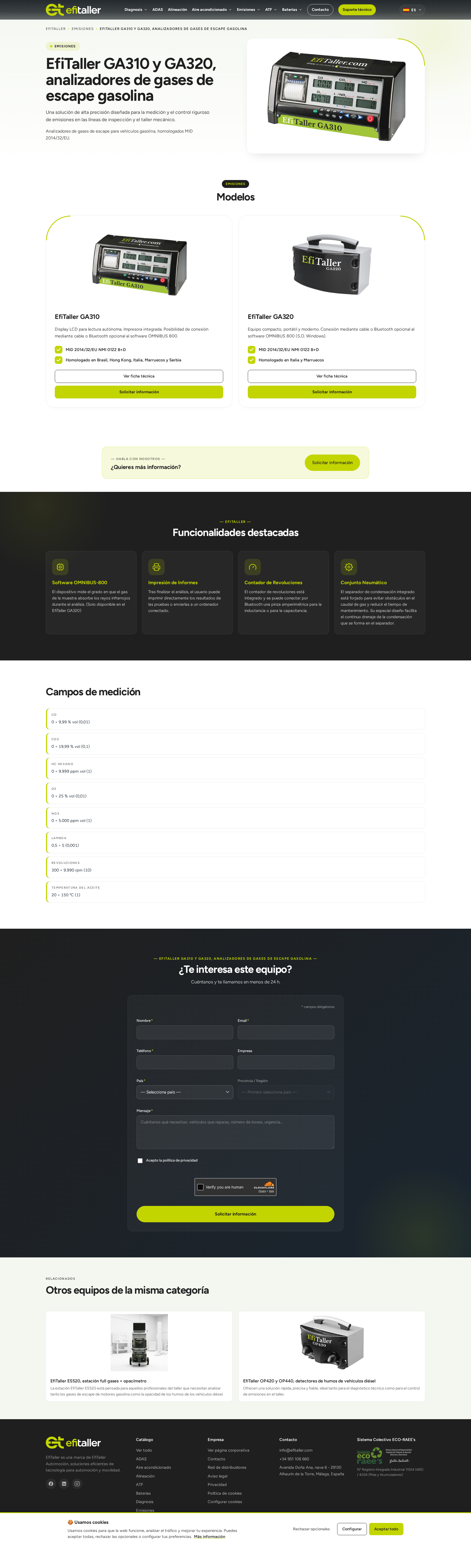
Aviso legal (217, 1476)
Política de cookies (225, 1493)
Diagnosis (133, 9)
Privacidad (217, 1484)
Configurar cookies (225, 1501)
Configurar (352, 1528)
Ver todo (144, 1450)
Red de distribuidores (227, 1467)
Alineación (177, 9)
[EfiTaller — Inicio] (73, 10)
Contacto (320, 9)
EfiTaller (56, 29)
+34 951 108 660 (294, 1458)
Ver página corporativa (228, 1450)
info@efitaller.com (296, 1450)
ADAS (157, 9)
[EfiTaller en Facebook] (51, 1484)
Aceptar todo (386, 1528)
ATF (268, 9)
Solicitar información (139, 391)
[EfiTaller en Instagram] (77, 1484)
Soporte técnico (357, 9)
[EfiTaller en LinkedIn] (64, 1484)
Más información (209, 1536)
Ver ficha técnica (139, 376)
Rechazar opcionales (311, 1528)
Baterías (289, 9)
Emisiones (246, 9)
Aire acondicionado (209, 9)
